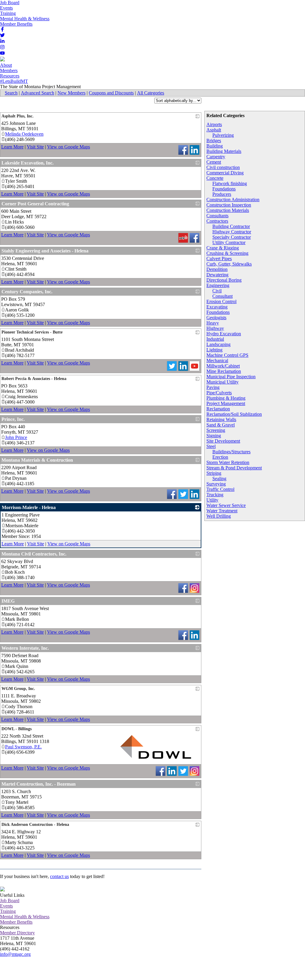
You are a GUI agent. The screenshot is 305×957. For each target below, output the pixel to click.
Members (9, 70)
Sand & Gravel (220, 424)
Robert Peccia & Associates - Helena (33, 378)
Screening (215, 430)
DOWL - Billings (16, 729)
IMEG (8, 601)
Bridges (213, 140)
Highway (215, 328)
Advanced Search (37, 92)
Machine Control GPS (227, 355)
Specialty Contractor (231, 237)
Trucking (214, 494)
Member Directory (17, 932)
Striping (213, 473)
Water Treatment (221, 510)
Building (214, 145)
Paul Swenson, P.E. (23, 746)
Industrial (215, 339)
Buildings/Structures (231, 451)
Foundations (224, 188)
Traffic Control (220, 489)
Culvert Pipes (219, 258)
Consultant (222, 296)
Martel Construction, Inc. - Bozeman (38, 784)
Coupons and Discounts (111, 92)
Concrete (214, 178)
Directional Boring (224, 280)
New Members (71, 92)
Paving (213, 387)
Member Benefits (16, 24)
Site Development (223, 440)
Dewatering (217, 274)
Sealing (219, 478)
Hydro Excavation (223, 333)
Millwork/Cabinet (223, 365)
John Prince (16, 437)
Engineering (217, 285)
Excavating (217, 306)
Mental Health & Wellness (24, 18)
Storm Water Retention (227, 462)
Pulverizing (223, 135)
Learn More (12, 146)
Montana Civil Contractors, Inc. (33, 553)
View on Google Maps (68, 146)
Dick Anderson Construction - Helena (35, 824)
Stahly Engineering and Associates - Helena (44, 250)
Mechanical (217, 360)
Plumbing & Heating (225, 398)
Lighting (214, 349)
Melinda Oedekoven (24, 134)
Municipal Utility (222, 381)
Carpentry (215, 156)
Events (6, 7)
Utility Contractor (228, 242)
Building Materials (223, 151)
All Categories (150, 92)
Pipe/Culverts (219, 392)
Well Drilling (218, 516)
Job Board (9, 2)
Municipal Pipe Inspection (231, 376)
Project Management (225, 403)
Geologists (216, 317)
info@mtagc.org (15, 954)
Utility (212, 499)
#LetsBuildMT (14, 81)
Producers (221, 194)
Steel (211, 446)
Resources (9, 75)
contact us (59, 876)
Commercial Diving (225, 172)
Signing (213, 435)
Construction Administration (232, 199)
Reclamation (218, 408)
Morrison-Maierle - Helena (29, 507)
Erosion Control (221, 301)
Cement (213, 162)
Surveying (216, 483)
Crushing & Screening (227, 253)
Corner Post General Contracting (35, 203)
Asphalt (213, 129)
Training (8, 13)
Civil (217, 290)
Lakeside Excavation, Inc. (27, 162)
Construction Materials (227, 210)
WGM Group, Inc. (18, 688)
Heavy (212, 322)
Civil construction (223, 167)
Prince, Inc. (13, 419)
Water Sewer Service (226, 505)
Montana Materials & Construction (37, 460)
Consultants (217, 215)
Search (11, 92)
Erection (220, 457)
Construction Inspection (228, 204)
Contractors (217, 221)
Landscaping (218, 344)
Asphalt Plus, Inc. (17, 116)
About (6, 65)
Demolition (217, 269)
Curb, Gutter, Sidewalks (229, 263)
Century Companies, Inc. (26, 291)
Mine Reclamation (223, 371)
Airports (214, 124)
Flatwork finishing (229, 183)
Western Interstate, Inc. (25, 648)
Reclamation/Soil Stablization (234, 414)
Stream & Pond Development (234, 467)
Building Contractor (231, 226)
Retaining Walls (221, 419)
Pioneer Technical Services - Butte (32, 332)
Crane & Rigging (222, 247)
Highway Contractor (231, 231)
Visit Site (35, 146)
